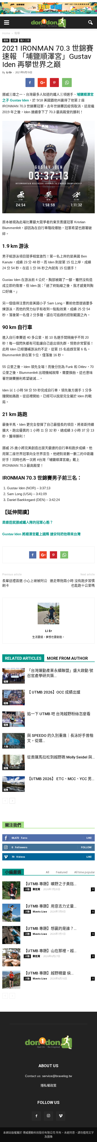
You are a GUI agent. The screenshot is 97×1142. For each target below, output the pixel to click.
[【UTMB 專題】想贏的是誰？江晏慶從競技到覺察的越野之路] (11, 935)
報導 (6, 40)
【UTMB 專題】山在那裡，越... (50, 951)
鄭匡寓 (36, 889)
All (47, 872)
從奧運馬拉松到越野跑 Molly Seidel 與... (61, 757)
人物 (6, 746)
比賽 (14, 40)
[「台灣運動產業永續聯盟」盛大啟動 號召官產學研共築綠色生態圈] (13, 676)
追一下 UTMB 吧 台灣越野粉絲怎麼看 (58, 714)
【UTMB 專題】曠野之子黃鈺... (50, 884)
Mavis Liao (40, 911)
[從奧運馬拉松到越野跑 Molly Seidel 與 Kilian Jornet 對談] (13, 762)
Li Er (9, 72)
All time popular (84, 872)
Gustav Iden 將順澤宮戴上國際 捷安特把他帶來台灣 (41, 534)
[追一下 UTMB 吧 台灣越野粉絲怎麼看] (13, 719)
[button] (90, 22)
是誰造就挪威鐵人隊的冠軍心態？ (27, 522)
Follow (86, 847)
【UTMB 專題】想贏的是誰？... (50, 928)
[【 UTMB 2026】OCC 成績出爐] (13, 697)
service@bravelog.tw (57, 1076)
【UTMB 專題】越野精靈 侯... (49, 973)
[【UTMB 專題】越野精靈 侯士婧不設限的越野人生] (11, 980)
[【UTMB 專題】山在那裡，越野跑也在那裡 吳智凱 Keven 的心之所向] (11, 957)
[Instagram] (48, 1116)
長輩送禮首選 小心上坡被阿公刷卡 (24, 583)
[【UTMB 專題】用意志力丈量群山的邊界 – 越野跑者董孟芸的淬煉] (11, 913)
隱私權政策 (48, 1085)
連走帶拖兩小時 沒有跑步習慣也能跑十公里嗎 (72, 583)
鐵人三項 (24, 40)
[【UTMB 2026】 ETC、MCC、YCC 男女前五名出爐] (13, 784)
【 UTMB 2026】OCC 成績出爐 (53, 692)
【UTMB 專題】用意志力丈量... (50, 906)
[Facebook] (36, 1116)
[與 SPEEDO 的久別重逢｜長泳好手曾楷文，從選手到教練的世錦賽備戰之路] (13, 741)
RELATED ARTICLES (23, 658)
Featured (61, 872)
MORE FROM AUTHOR (67, 658)
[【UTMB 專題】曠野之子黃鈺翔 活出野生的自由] (11, 890)
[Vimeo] (60, 1116)
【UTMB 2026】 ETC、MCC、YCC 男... (60, 779)
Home (6, 33)
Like (89, 837)
